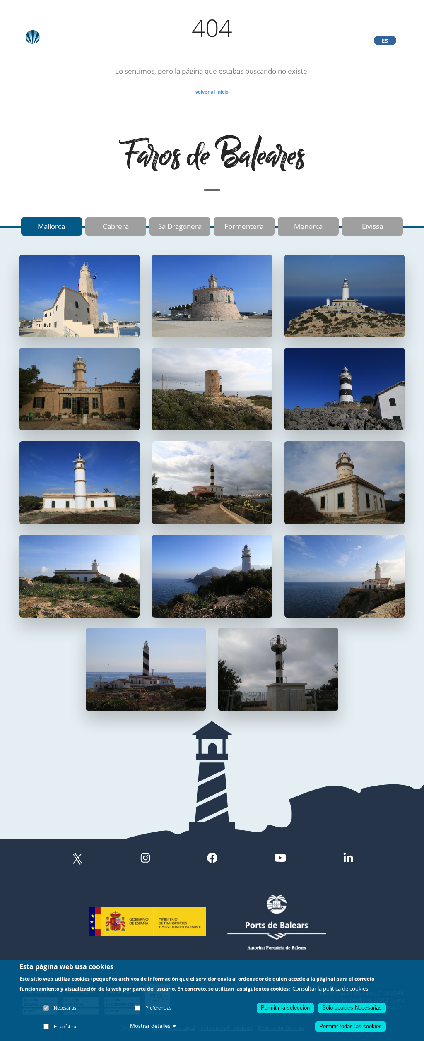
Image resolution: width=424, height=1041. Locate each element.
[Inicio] (68, 37)
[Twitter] (77, 858)
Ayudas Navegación (305, 41)
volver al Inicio (212, 92)
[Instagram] (145, 858)
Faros (174, 40)
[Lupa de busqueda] (350, 40)
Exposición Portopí (251, 40)
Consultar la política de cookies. (330, 988)
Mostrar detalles (150, 1025)
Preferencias (158, 1008)
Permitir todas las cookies (350, 1026)
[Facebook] (212, 858)
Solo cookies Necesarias (352, 1008)
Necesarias (65, 1008)
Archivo (141, 40)
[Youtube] (280, 858)
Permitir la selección (285, 1008)
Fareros (209, 40)
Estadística (65, 1026)
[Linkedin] (348, 858)
